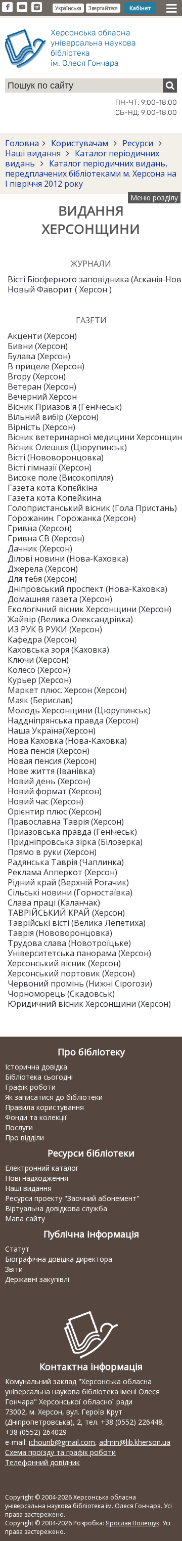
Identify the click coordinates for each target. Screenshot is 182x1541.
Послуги (19, 1127)
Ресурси (137, 143)
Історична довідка (36, 1067)
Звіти (14, 1269)
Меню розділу (154, 197)
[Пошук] (170, 85)
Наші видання (34, 153)
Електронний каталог (42, 1168)
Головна (22, 143)
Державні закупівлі (37, 1279)
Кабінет (140, 8)
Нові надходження (36, 1178)
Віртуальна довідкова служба (56, 1208)
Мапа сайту (25, 1218)
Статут (17, 1249)
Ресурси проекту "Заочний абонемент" (72, 1198)
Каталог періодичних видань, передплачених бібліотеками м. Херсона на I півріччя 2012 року (90, 173)
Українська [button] (68, 8)
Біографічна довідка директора (58, 1259)
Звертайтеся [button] (103, 8)
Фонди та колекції (36, 1117)
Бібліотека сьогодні (39, 1077)
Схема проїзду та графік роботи (60, 1452)
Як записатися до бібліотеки (54, 1097)
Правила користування (44, 1107)
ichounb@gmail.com (62, 1442)
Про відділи (24, 1137)
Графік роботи (30, 1087)
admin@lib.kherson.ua (134, 1442)
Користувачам (79, 143)
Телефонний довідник (42, 1462)
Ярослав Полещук (132, 1523)
